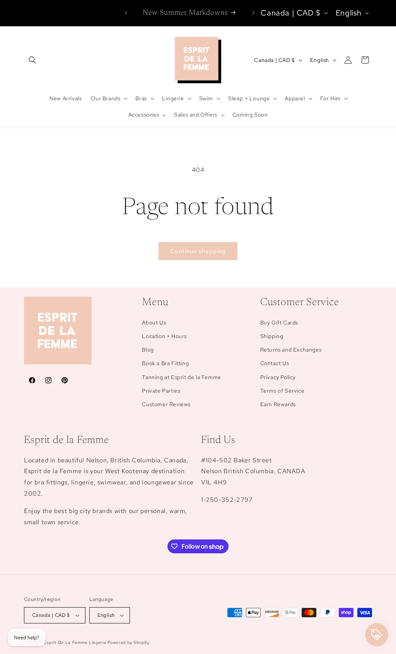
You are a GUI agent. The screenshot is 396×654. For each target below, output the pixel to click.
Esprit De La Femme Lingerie (75, 642)
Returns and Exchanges (291, 349)
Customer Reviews (166, 404)
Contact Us (274, 363)
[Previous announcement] (126, 12)
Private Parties (161, 390)
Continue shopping (198, 251)
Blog (148, 349)
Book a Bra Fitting (165, 363)
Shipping (271, 336)
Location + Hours (164, 336)
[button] (32, 60)
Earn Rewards (278, 404)
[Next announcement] (253, 12)
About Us (154, 322)
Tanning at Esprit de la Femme (181, 377)
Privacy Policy (278, 377)
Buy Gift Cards (279, 322)
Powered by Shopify (128, 642)
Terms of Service (282, 390)
